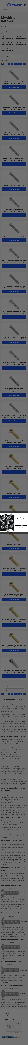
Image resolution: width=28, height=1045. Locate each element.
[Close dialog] (27, 513)
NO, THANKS (21, 527)
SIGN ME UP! (21, 525)
